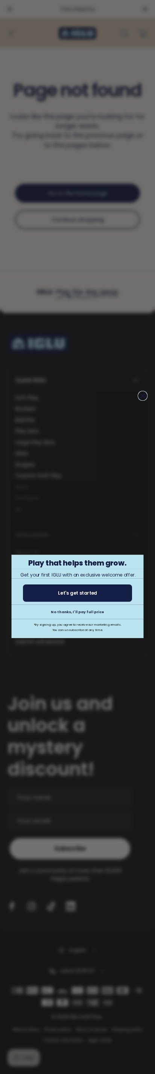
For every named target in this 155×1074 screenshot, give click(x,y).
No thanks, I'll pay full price (77, 611)
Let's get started (77, 593)
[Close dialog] (142, 396)
